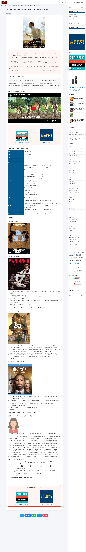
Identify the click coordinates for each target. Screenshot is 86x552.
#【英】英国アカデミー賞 (74, 237)
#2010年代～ (71, 199)
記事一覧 (61, 2)
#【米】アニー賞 (72, 239)
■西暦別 (70, 194)
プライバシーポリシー (68, 2)
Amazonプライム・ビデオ (74, 18)
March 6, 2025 (78, 271)
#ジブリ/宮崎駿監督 (73, 219)
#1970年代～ (71, 208)
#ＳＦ (70, 174)
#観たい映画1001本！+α (73, 221)
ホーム (2, 5)
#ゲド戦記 (76, 254)
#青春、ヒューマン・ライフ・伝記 (75, 148)
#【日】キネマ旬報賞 (73, 244)
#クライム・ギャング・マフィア (75, 161)
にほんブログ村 (77, 281)
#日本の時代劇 (72, 186)
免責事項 (82, 2)
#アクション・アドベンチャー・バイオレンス (77, 158)
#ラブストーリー (72, 153)
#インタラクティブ (72, 172)
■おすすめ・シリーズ (73, 212)
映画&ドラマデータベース (9, 5)
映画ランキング (77, 287)
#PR (72, 268)
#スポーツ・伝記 (72, 179)
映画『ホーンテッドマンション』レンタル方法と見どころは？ (77, 139)
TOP (57, 2)
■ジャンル (71, 146)
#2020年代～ (71, 197)
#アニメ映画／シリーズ (73, 188)
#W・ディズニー (72, 217)
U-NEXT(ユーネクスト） (73, 16)
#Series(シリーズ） (73, 226)
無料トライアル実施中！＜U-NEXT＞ (22, 142)
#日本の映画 (71, 181)
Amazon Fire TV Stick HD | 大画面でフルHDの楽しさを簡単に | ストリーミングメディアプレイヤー (77, 89)
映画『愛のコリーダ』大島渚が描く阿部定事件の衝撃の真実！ (77, 135)
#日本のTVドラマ (72, 183)
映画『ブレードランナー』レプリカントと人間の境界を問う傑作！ (77, 131)
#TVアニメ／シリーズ (73, 190)
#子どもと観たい (72, 215)
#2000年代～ (71, 201)
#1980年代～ (71, 206)
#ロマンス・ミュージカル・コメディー (76, 151)
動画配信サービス (72, 14)
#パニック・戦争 (72, 163)
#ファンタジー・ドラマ (73, 155)
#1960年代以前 (72, 210)
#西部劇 (70, 165)
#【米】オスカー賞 (72, 232)
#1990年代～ (71, 203)
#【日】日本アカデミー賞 (74, 241)
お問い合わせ (77, 2)
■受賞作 (70, 230)
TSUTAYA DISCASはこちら (46, 142)
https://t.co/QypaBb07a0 (75, 263)
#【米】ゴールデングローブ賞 (75, 235)
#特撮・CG (71, 177)
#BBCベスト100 (72, 228)
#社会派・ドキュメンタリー (74, 170)
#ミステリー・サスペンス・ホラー (75, 168)
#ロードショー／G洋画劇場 (74, 192)
